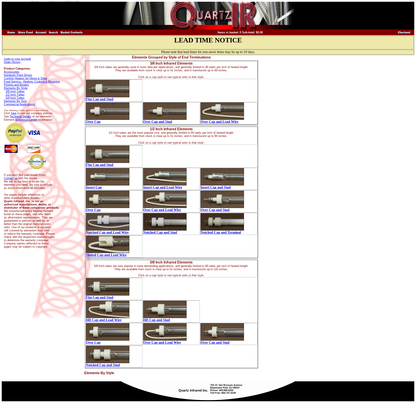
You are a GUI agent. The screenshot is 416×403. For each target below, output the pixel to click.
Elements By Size (15, 101)
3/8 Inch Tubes (15, 91)
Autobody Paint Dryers (18, 75)
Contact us (11, 178)
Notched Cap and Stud (160, 232)
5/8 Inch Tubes (15, 97)
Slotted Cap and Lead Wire (106, 255)
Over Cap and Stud (157, 122)
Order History (12, 62)
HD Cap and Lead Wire (104, 320)
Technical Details (20, 116)
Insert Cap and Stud (216, 187)
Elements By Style (16, 88)
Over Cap (93, 122)
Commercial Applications (19, 104)
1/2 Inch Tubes (15, 94)
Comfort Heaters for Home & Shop (25, 78)
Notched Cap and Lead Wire (107, 232)
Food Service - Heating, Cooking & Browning (32, 81)
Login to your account (17, 58)
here (13, 113)
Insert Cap (94, 187)
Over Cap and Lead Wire (219, 122)
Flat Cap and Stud (99, 99)
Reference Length (26, 119)
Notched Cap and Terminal (221, 232)
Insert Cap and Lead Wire (162, 187)
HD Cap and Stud (156, 320)
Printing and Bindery (16, 84)
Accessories (12, 71)
